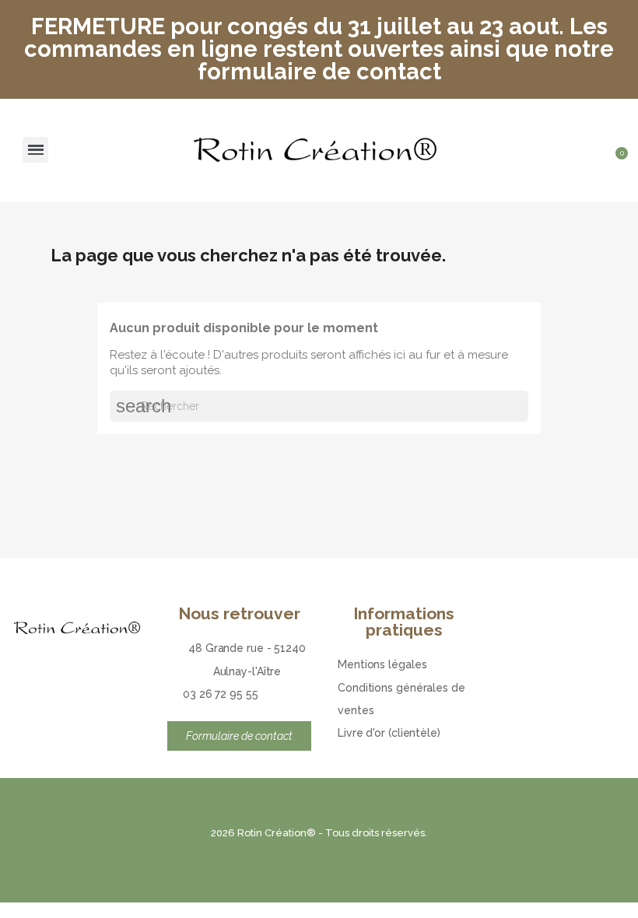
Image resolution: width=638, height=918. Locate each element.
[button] (591, 134)
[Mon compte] (618, 134)
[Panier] (616, 164)
